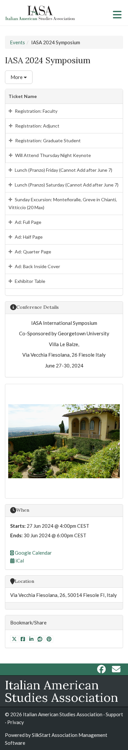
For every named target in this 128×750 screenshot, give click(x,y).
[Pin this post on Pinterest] (49, 639)
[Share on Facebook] (23, 639)
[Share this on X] (14, 639)
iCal (19, 560)
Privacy (15, 722)
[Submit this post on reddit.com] (40, 639)
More (17, 77)
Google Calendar (33, 553)
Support (114, 714)
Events (17, 42)
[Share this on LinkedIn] (32, 639)
